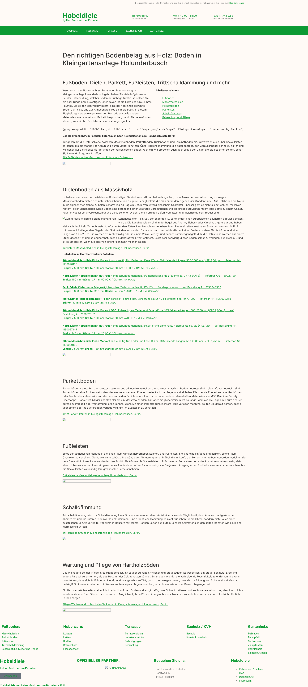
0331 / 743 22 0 (223, 15)
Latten (67, 637)
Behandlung (131, 645)
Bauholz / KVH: (199, 626)
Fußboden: (11, 626)
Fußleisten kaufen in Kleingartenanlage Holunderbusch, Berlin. (100, 475)
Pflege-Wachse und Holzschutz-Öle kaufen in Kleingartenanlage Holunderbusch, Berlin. (115, 604)
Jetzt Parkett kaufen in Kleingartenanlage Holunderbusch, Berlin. (102, 413)
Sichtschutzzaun (257, 652)
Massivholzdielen (172, 101)
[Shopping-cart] (243, 31)
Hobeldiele (80, 15)
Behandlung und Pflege (176, 117)
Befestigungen (133, 641)
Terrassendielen (134, 633)
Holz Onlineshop (236, 3)
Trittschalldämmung (13, 645)
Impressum (245, 680)
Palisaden (253, 633)
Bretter (67, 641)
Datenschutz (246, 676)
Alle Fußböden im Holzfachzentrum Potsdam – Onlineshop (98, 157)
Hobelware (92, 31)
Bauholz (190, 633)
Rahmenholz (70, 645)
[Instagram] (236, 31)
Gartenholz (157, 31)
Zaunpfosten (255, 645)
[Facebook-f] (229, 31)
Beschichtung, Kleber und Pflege (20, 648)
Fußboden (72, 31)
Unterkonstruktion (135, 637)
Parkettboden (170, 105)
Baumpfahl (254, 637)
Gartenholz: (258, 626)
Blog (241, 673)
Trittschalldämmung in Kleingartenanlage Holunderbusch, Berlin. (101, 532)
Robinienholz (255, 648)
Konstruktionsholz (196, 637)
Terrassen (112, 31)
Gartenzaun (254, 641)
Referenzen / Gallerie (251, 669)
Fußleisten (168, 109)
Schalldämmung (172, 113)
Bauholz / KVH (134, 31)
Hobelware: (73, 626)
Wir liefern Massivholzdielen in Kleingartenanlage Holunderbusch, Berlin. (106, 248)
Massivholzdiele (11, 633)
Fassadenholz (71, 648)
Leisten (67, 633)
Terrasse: (133, 626)
